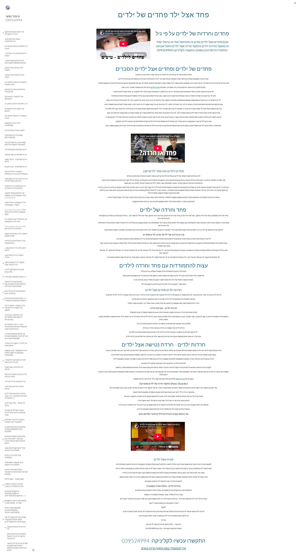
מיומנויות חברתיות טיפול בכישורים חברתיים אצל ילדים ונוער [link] (16, 536)
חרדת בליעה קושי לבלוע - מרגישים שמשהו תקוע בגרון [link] (15, 61)
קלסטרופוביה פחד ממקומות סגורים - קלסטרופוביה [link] (15, 501)
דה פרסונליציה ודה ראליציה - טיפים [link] (16, 54)
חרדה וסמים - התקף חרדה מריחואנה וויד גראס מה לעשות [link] (15, 307)
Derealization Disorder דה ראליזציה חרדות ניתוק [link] (15, 227)
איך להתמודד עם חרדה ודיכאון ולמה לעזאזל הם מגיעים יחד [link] (13, 317)
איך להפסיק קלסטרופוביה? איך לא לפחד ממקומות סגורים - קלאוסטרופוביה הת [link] (16, 336)
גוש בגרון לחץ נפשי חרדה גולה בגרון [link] (14, 270)
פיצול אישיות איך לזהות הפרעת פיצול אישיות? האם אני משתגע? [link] (16, 471)
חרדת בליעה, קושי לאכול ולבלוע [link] (14, 368)
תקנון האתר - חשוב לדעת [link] (14, 479)
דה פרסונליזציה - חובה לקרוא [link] (16, 166)
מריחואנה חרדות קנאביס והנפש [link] (14, 109)
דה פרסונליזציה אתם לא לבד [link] (16, 149)
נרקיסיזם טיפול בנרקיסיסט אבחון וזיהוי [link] (15, 90)
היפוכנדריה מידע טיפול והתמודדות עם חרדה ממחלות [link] (16, 172)
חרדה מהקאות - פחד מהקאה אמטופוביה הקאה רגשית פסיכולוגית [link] (16, 352)
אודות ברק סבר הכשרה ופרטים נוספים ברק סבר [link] (14, 485)
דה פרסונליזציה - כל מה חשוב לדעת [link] (16, 160)
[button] (295, 3)
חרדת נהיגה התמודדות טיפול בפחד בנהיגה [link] (16, 375)
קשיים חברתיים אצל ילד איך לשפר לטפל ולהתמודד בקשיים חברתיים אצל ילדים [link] (15, 519)
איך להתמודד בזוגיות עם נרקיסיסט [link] (14, 97)
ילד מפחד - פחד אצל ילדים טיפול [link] (15, 404)
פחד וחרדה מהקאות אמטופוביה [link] (12, 124)
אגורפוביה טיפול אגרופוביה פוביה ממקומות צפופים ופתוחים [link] (15, 429)
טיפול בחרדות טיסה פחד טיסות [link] (14, 387)
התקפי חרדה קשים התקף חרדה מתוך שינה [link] (14, 263)
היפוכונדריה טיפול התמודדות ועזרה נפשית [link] (16, 83)
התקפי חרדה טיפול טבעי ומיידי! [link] (14, 256)
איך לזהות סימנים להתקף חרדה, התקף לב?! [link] (14, 33)
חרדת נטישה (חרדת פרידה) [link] (15, 381)
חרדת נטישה (180, 379)
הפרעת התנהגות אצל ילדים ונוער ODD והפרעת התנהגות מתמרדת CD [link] (16, 395)
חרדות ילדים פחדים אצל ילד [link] (16, 528)
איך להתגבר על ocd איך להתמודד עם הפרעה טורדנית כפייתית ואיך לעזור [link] (16, 326)
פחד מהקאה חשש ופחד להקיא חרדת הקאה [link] (14, 463)
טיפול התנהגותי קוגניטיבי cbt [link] (16, 277)
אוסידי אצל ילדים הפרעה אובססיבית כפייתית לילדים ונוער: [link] (15, 412)
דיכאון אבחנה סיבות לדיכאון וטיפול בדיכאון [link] (15, 292)
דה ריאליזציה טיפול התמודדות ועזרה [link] (16, 47)
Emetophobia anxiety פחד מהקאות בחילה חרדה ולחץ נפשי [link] (15, 212)
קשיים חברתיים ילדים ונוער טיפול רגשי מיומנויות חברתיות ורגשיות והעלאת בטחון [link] (17, 546)
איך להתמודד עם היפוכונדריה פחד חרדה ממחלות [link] (16, 220)
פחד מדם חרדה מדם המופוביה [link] (13, 456)
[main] (163, 14)
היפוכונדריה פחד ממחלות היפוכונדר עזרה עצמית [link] (14, 421)
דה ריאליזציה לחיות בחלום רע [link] (16, 104)
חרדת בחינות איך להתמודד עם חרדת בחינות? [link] (15, 361)
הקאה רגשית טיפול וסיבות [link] (14, 130)
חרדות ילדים (155, 87)
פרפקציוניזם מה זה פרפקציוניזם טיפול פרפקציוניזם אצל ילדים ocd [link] (15, 493)
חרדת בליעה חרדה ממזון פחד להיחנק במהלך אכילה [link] (16, 180)
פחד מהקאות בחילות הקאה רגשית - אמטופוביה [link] (15, 203)
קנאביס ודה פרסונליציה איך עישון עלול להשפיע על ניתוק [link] (15, 143)
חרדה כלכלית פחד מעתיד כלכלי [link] (14, 76)
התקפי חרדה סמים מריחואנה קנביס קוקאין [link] (16, 234)
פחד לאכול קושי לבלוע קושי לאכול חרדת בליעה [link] (15, 449)
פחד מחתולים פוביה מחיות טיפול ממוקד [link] (15, 242)
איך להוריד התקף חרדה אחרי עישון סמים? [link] (16, 344)
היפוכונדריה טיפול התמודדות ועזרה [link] (16, 117)
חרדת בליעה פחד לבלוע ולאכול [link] (14, 69)
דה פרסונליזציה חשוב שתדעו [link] (16, 154)
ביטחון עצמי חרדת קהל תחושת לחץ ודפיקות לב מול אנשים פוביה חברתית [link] (15, 283)
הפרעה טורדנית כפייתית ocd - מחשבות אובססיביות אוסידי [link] (16, 299)
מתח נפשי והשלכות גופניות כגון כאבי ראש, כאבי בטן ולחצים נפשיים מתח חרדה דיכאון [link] (15, 439)
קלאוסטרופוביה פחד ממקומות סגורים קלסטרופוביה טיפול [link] (12, 510)
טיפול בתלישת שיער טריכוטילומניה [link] (12, 40)
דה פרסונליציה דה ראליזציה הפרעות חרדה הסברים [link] (15, 187)
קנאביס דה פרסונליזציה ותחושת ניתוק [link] (14, 136)
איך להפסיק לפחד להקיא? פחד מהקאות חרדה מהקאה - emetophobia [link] (16, 195)
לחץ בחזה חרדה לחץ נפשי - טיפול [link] (15, 249)
